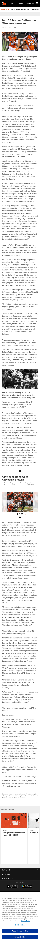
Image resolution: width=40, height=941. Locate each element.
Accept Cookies (20, 937)
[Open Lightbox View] (20, 505)
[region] (20, 916)
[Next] (26, 514)
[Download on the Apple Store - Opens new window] (12, 886)
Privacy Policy (25, 921)
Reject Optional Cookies (20, 931)
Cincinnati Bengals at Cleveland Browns (15, 478)
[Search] (33, 3)
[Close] (37, 895)
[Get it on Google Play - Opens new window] (27, 887)
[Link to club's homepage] (4, 2)
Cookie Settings (20, 925)
